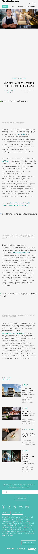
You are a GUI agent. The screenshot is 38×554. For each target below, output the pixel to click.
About (6, 513)
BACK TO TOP (29, 543)
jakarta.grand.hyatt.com (20, 253)
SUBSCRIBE (21, 498)
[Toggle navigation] (30, 3)
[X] (9, 506)
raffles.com (6, 161)
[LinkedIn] (21, 506)
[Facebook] (3, 506)
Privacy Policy (7, 525)
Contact (17, 513)
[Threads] (27, 506)
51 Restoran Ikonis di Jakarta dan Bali (16, 204)
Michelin (21, 134)
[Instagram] (15, 506)
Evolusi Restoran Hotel (18, 203)
